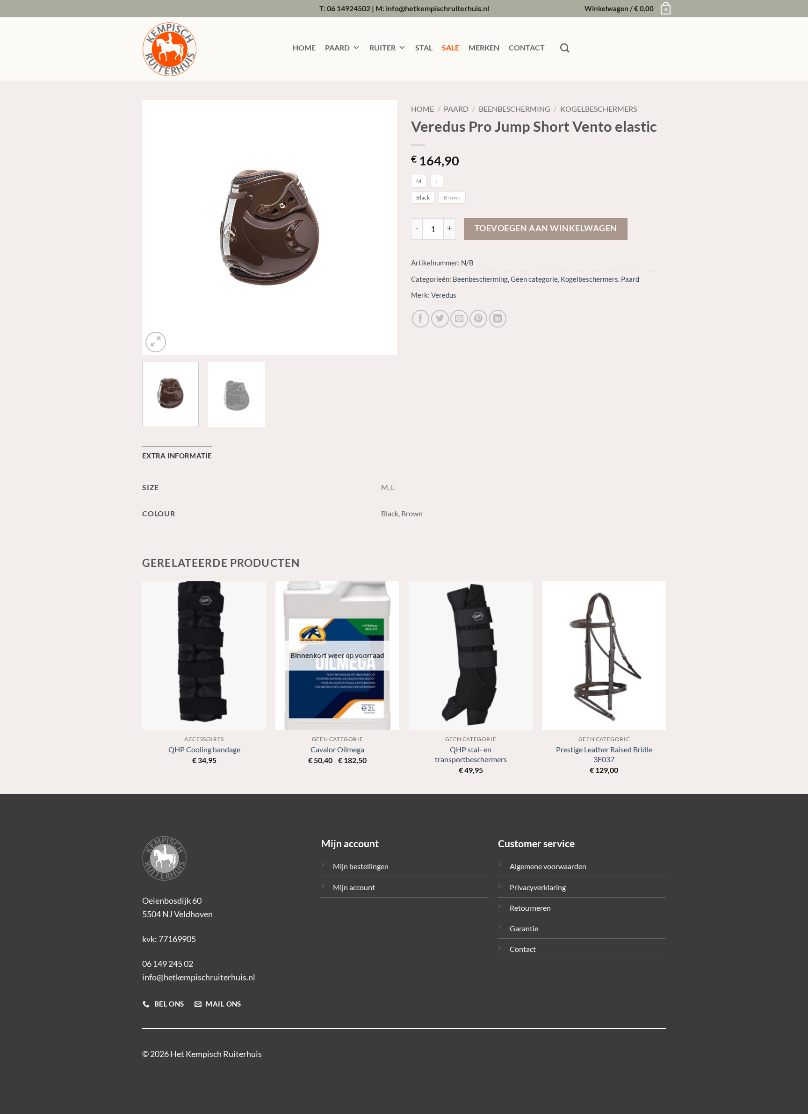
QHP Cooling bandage (204, 749)
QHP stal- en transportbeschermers (471, 754)
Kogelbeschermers (598, 109)
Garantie (524, 928)
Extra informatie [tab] (177, 456)
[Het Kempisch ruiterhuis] (189, 49)
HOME (304, 47)
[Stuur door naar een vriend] (459, 319)
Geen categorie (534, 279)
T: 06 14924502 (344, 8)
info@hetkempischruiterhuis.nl (198, 977)
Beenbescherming (514, 109)
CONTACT (527, 47)
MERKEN (484, 47)
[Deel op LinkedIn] (498, 319)
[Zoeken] (565, 48)
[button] (625, 9)
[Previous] (159, 227)
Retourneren (530, 907)
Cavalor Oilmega (337, 749)
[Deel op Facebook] (421, 319)
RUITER (382, 47)
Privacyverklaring (538, 887)
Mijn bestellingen (361, 866)
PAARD (337, 47)
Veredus (443, 295)
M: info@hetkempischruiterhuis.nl (432, 8)
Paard (456, 109)
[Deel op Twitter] (440, 319)
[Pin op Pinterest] (478, 319)
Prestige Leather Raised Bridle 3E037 (604, 754)
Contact (523, 948)
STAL (424, 47)
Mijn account (354, 887)
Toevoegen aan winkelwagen (546, 228)
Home (422, 109)
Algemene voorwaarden (548, 866)
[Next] (380, 227)
